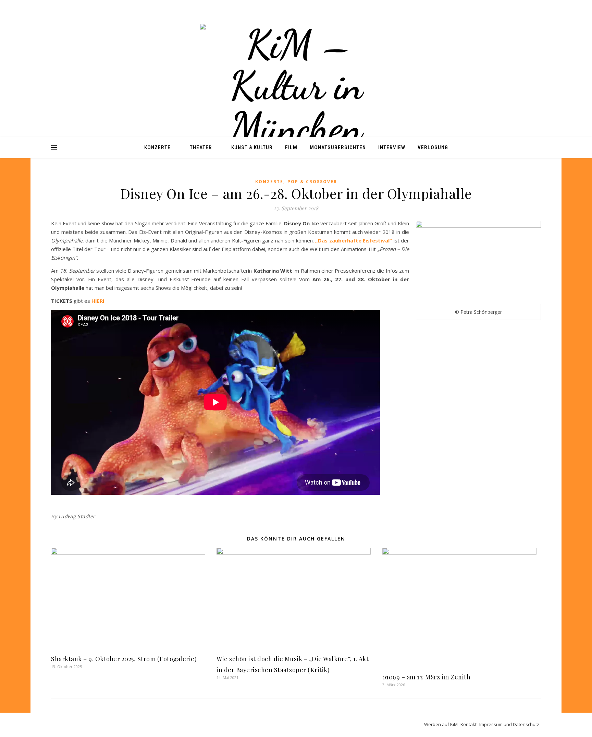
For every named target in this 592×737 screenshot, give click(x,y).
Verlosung (433, 147)
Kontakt (468, 724)
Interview (391, 147)
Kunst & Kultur (252, 147)
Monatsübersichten (338, 147)
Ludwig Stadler (77, 516)
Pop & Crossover (312, 182)
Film (291, 147)
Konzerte (157, 147)
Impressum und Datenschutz (509, 724)
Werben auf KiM (441, 724)
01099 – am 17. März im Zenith (426, 677)
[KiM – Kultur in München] (296, 85)
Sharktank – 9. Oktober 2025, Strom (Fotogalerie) (124, 659)
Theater (201, 147)
